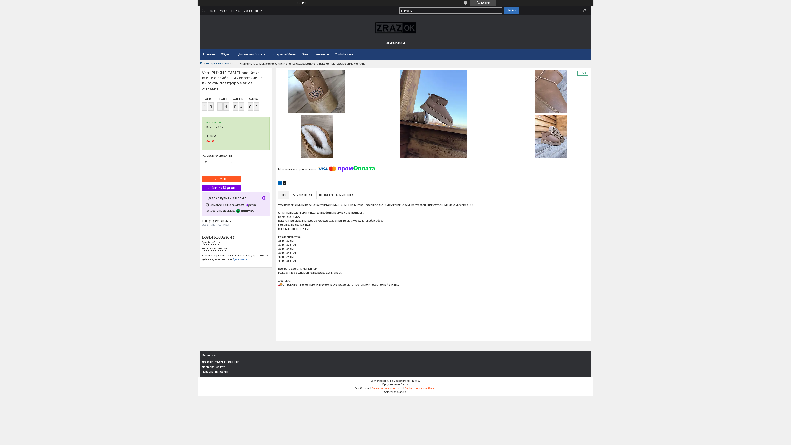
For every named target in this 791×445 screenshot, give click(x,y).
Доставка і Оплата (213, 366)
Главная (209, 54)
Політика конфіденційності (420, 388)
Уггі (234, 63)
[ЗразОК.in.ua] (395, 27)
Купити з (216, 187)
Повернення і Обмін (215, 371)
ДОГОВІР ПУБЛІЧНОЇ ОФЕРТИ (220, 362)
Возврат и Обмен (283, 54)
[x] (284, 183)
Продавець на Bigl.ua (395, 384)
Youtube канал (345, 54)
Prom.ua (415, 380)
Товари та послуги (217, 63)
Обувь (225, 54)
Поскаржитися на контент (387, 388)
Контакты (322, 54)
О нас (305, 54)
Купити (224, 178)
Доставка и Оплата (251, 54)
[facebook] (280, 183)
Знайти (512, 10)
